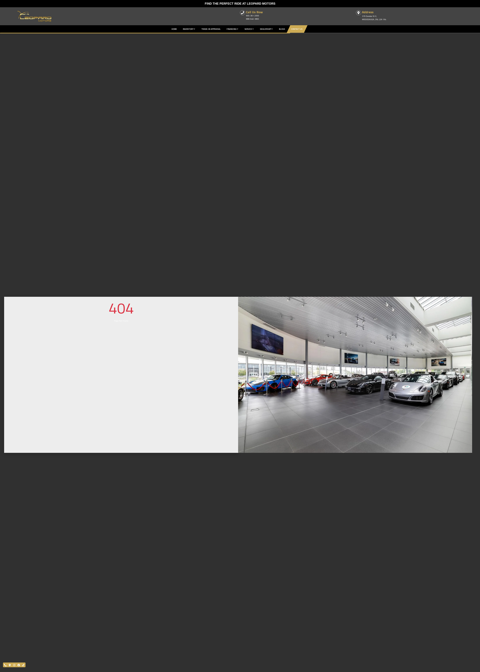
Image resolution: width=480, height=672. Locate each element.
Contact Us (296, 28)
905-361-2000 (252, 15)
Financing (231, 28)
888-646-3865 (252, 18)
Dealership (265, 28)
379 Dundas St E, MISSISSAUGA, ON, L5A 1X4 (374, 18)
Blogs (282, 28)
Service (248, 28)
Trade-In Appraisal (211, 28)
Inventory (188, 28)
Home (174, 28)
